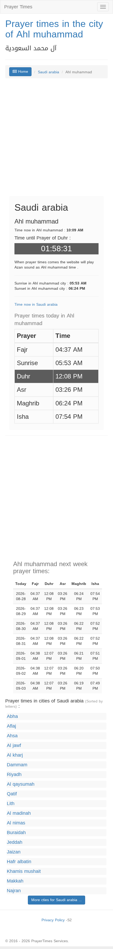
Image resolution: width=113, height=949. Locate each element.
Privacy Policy (53, 920)
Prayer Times (18, 6)
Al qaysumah (20, 784)
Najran (14, 890)
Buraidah (16, 832)
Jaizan (13, 852)
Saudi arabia (48, 72)
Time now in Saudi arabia (36, 304)
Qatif (12, 793)
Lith (10, 803)
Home (22, 71)
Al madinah (19, 813)
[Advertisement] (56, 139)
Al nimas (16, 823)
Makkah (15, 881)
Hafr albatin (19, 861)
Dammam (17, 764)
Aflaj (11, 726)
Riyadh (14, 774)
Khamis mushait (24, 871)
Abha (12, 716)
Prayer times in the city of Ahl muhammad (54, 29)
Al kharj (15, 755)
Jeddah (14, 842)
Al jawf (14, 745)
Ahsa (12, 735)
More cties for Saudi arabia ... (56, 899)
